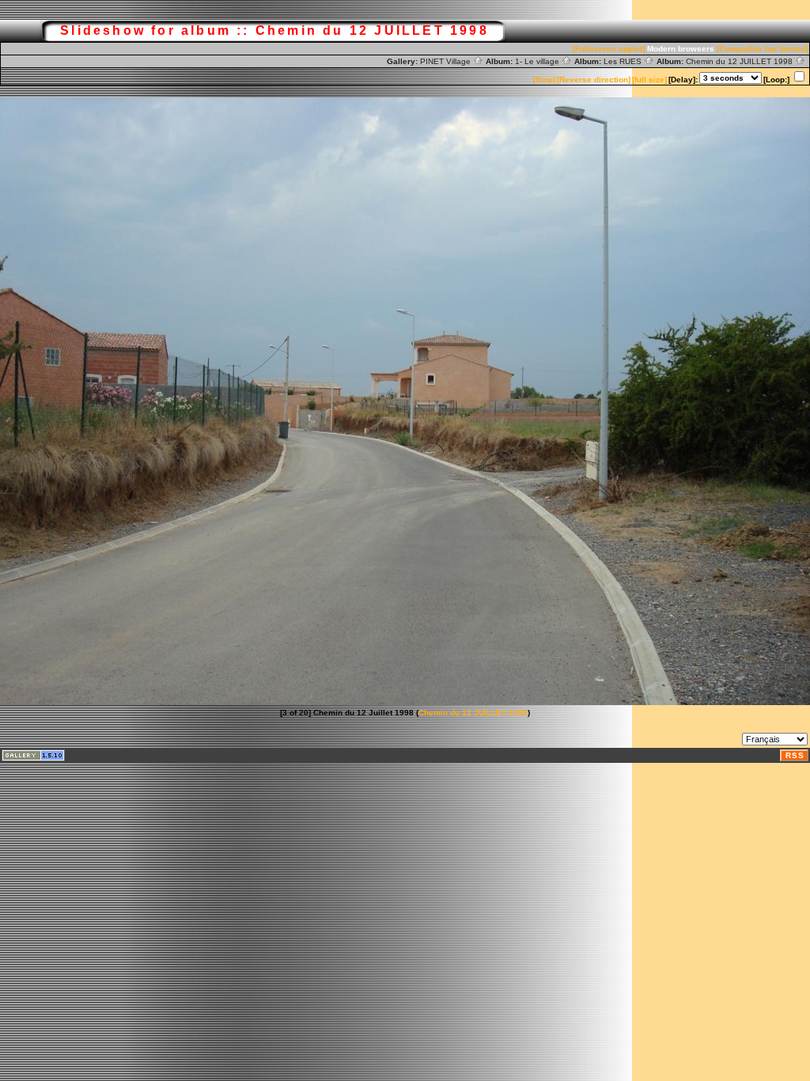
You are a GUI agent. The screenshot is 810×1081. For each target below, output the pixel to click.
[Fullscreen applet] (609, 48)
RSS (794, 755)
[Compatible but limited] (762, 48)
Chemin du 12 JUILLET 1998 (740, 61)
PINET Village (446, 61)
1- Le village (538, 61)
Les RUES (624, 61)
